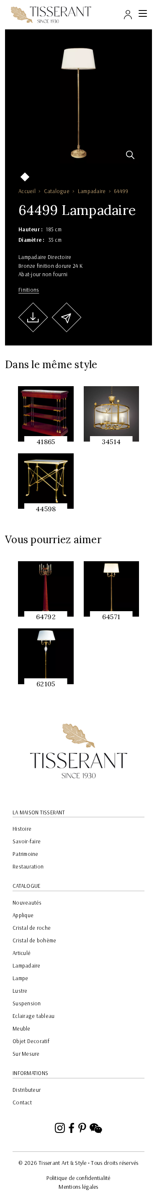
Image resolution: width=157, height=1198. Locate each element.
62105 (45, 684)
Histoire (22, 828)
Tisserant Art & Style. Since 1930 (78, 751)
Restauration (28, 866)
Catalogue (56, 191)
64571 (111, 616)
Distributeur (27, 1089)
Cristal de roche (32, 927)
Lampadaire (92, 191)
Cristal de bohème (34, 940)
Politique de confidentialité (78, 1178)
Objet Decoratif (31, 1041)
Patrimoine (26, 853)
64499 (121, 191)
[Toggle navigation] (143, 14)
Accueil (27, 191)
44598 (46, 509)
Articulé (22, 953)
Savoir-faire (27, 841)
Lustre (20, 990)
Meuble (22, 1028)
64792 (46, 616)
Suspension (27, 1003)
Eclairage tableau (33, 1015)
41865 (45, 441)
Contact (22, 1102)
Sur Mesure (26, 1053)
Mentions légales (78, 1186)
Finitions (28, 289)
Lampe (20, 978)
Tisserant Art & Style (51, 14)
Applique (23, 915)
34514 (111, 441)
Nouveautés (27, 902)
